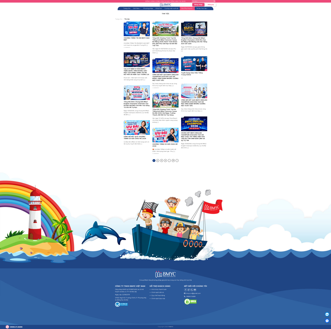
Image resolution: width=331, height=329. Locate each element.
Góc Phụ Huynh (186, 8)
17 (173, 160)
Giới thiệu (136, 8)
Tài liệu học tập (201, 8)
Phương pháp (148, 8)
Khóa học (159, 8)
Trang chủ (126, 8)
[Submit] (214, 1)
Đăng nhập (198, 4)
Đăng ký (211, 4)
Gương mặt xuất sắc (172, 8)
